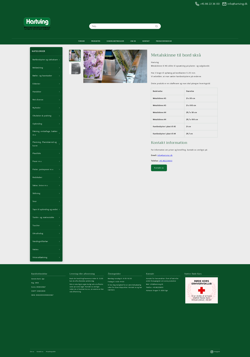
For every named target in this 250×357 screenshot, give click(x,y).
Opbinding (46, 123)
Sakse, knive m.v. (46, 185)
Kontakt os (159, 168)
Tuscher (46, 225)
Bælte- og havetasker (46, 75)
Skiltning (46, 193)
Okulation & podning (46, 115)
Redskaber (46, 177)
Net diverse (46, 99)
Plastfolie (46, 153)
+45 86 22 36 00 (210, 3)
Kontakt (146, 41)
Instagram (217, 351)
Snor (46, 201)
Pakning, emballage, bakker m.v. (46, 133)
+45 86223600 (165, 161)
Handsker (46, 91)
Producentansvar (164, 41)
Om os (32, 351)
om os (133, 41)
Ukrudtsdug (46, 233)
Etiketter (46, 83)
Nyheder (46, 107)
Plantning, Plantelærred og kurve (46, 144)
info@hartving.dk (237, 3)
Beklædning (46, 67)
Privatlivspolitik (50, 351)
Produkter (95, 41)
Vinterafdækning (46, 257)
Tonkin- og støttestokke (46, 217)
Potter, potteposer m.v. (46, 169)
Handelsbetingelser (115, 41)
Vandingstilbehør (46, 241)
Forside (81, 41)
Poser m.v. (46, 161)
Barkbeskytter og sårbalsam (46, 59)
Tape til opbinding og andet (46, 209)
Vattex (46, 249)
